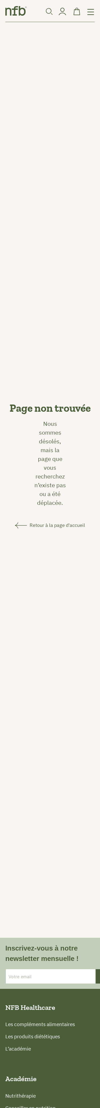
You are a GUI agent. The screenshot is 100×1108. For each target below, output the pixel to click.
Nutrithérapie (20, 1096)
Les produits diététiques (32, 1036)
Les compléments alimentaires (40, 1024)
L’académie (18, 1048)
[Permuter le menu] (91, 12)
